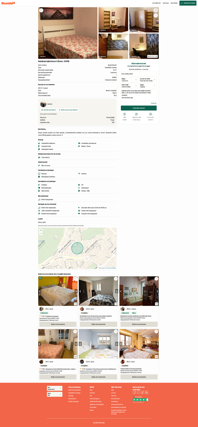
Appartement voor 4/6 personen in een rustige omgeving (96, 316)
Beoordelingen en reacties (118, 407)
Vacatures (92, 393)
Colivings (70, 395)
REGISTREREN (174, 3)
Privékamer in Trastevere (51, 316)
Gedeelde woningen (74, 393)
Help (112, 390)
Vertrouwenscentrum (117, 404)
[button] (40, 230)
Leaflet (102, 268)
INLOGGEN (166, 3)
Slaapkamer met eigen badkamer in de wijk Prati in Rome (135, 316)
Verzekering (114, 401)
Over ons (113, 395)
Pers (91, 395)
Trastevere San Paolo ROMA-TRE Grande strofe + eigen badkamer (63, 369)
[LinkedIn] (146, 392)
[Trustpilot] (140, 402)
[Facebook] (134, 392)
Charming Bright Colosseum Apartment (131, 368)
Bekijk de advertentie (58, 324)
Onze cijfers (93, 407)
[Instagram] (138, 392)
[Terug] (41, 13)
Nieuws (92, 410)
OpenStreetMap (111, 268)
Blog (91, 390)
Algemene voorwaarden (97, 404)
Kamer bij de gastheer (74, 390)
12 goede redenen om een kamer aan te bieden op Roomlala (118, 412)
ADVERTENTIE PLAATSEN (189, 3)
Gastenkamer (72, 398)
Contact (113, 393)
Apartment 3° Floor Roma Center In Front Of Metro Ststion (101, 369)
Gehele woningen (73, 401)
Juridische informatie (95, 401)
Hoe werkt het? (115, 398)
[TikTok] (142, 392)
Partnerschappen (95, 398)
